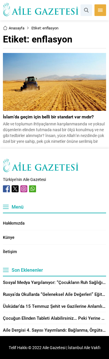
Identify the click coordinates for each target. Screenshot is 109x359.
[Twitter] (15, 188)
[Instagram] (23, 188)
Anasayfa (16, 28)
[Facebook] (6, 188)
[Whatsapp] (32, 188)
